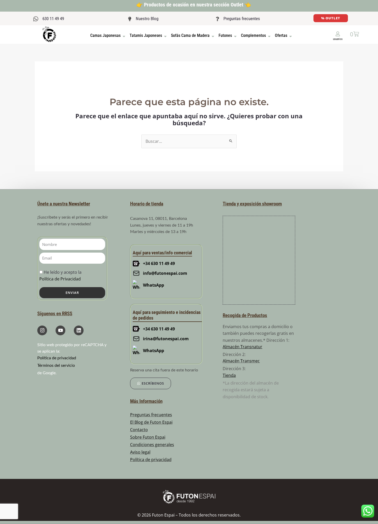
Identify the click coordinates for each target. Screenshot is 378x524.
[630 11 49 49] (36, 19)
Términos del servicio (56, 365)
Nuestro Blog (147, 18)
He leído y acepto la (60, 275)
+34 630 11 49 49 (159, 263)
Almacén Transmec (241, 361)
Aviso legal (140, 452)
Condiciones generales (152, 444)
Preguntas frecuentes (241, 18)
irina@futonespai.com (166, 339)
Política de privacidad (56, 358)
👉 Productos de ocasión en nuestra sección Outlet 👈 (193, 5)
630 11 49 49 (53, 18)
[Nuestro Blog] (130, 19)
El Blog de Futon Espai (151, 422)
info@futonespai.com (165, 273)
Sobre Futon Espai (147, 437)
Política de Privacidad (60, 279)
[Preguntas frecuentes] (217, 19)
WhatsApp (153, 285)
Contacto (139, 429)
